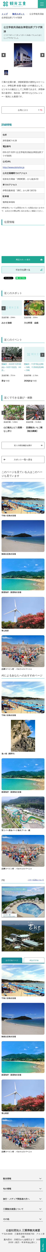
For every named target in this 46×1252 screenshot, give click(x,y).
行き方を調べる (23, 269)
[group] (12, 313)
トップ (5, 14)
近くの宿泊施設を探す (23, 445)
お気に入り (28, 110)
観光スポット (18, 14)
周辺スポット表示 (23, 259)
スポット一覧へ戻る (23, 459)
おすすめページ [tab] (12, 960)
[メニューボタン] (42, 4)
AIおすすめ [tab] (34, 960)
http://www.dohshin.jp (13, 167)
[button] (42, 55)
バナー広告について (36, 880)
